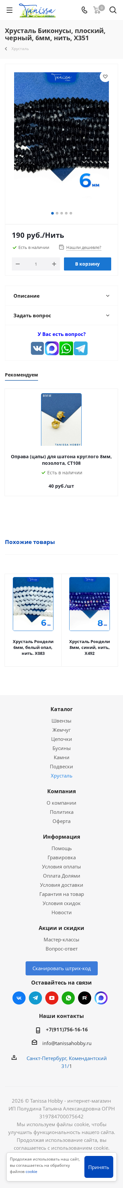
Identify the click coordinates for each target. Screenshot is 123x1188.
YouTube (51, 998)
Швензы (61, 720)
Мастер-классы (61, 939)
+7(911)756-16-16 (67, 1029)
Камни (62, 757)
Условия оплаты (61, 866)
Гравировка (62, 857)
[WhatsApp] (66, 348)
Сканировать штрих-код (61, 968)
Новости (61, 912)
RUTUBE (84, 998)
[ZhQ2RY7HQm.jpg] (61, 138)
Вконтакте (19, 998)
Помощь (61, 848)
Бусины (61, 748)
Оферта (61, 821)
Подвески (61, 766)
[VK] (37, 348)
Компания (61, 791)
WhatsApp (68, 998)
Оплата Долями (61, 875)
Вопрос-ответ (62, 948)
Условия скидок (62, 903)
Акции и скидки (61, 928)
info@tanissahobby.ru (67, 1043)
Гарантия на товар (61, 894)
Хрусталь (61, 775)
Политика (61, 812)
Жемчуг (61, 729)
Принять (98, 1167)
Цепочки (61, 739)
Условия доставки (61, 885)
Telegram (35, 998)
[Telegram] (81, 348)
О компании (61, 802)
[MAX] (52, 348)
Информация (61, 836)
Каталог (62, 709)
